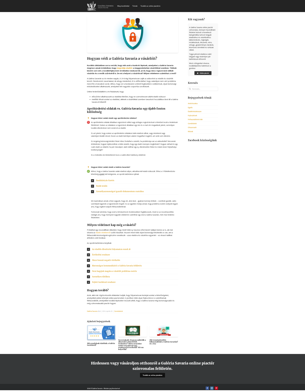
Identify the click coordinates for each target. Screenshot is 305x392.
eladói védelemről (103, 232)
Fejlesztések (192, 115)
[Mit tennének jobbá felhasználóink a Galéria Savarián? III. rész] (163, 331)
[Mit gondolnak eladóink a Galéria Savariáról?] (101, 332)
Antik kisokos (193, 103)
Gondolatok (118, 311)
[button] (134, 180)
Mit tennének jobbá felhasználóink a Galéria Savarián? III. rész (163, 342)
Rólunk (190, 131)
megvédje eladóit (124, 68)
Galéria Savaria (92, 311)
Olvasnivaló (192, 127)
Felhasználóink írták (195, 119)
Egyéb (190, 107)
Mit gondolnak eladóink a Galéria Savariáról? (101, 344)
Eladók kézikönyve (194, 111)
